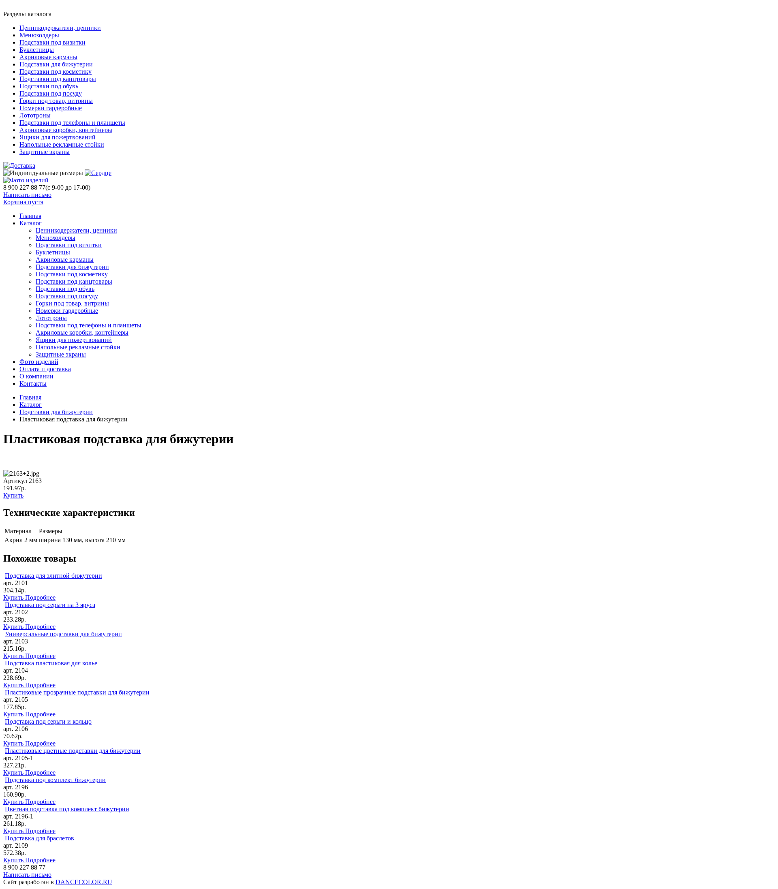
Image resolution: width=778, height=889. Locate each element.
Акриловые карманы (48, 56)
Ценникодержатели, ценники (60, 27)
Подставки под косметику (55, 71)
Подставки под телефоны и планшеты (72, 122)
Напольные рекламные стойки (61, 144)
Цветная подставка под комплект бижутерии (67, 809)
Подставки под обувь (48, 86)
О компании (36, 376)
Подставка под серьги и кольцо (48, 721)
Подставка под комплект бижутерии (55, 779)
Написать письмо (27, 194)
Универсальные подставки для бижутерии (63, 633)
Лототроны (35, 115)
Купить (13, 495)
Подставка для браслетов (39, 838)
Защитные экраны (44, 151)
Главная (30, 397)
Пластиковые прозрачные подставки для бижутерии (77, 692)
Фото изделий (38, 361)
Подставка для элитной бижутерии (53, 575)
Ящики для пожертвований (57, 137)
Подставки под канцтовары (57, 78)
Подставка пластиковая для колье (51, 663)
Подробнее (40, 597)
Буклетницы (36, 49)
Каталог (30, 223)
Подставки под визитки (52, 42)
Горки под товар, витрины (56, 100)
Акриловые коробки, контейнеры (65, 129)
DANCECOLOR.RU (84, 881)
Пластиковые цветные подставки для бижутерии (73, 750)
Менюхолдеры (39, 35)
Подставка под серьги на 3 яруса (50, 604)
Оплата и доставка (45, 368)
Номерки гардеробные (50, 108)
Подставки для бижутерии (56, 64)
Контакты (33, 383)
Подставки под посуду (50, 93)
